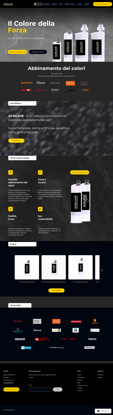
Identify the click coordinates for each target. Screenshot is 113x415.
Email (30, 385)
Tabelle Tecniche (83, 385)
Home (79, 374)
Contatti (80, 388)
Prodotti (80, 380)
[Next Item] (102, 270)
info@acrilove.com (8, 380)
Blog (79, 382)
